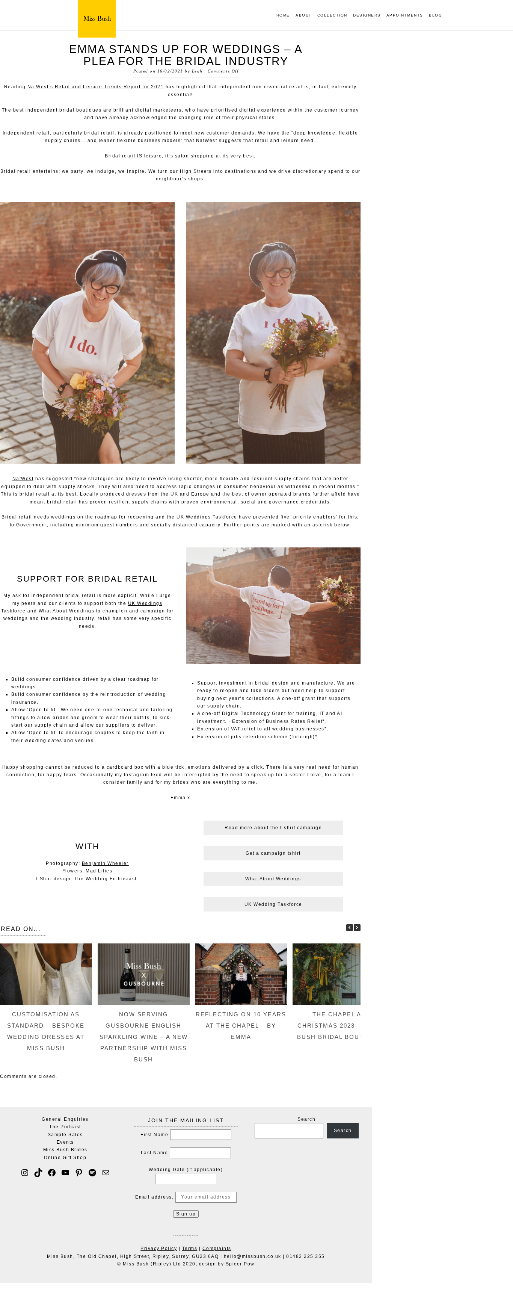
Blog (435, 16)
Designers (367, 16)
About (304, 16)
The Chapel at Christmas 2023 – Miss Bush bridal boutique (338, 1025)
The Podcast (65, 1126)
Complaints (216, 1248)
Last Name (154, 1152)
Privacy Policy (158, 1248)
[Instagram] (24, 1172)
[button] (357, 927)
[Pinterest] (78, 1172)
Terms (190, 1248)
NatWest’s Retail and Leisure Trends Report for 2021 (95, 86)
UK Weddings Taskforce (207, 517)
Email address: (155, 1197)
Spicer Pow (240, 1264)
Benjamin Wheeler (105, 863)
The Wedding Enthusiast (105, 878)
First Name (154, 1134)
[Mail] (105, 1172)
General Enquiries (65, 1119)
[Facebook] (51, 1172)
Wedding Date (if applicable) (186, 1169)
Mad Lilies (99, 871)
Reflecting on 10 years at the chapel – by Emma (241, 1025)
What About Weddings (67, 611)
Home (283, 16)
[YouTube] (65, 1172)
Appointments (404, 16)
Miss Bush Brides (65, 1149)
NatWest (23, 478)
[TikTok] (38, 1172)
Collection (332, 16)
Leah (197, 71)
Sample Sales (65, 1134)
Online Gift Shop (65, 1157)
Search (306, 1119)
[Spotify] (92, 1172)
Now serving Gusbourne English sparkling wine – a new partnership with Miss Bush (144, 1037)
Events (65, 1142)
